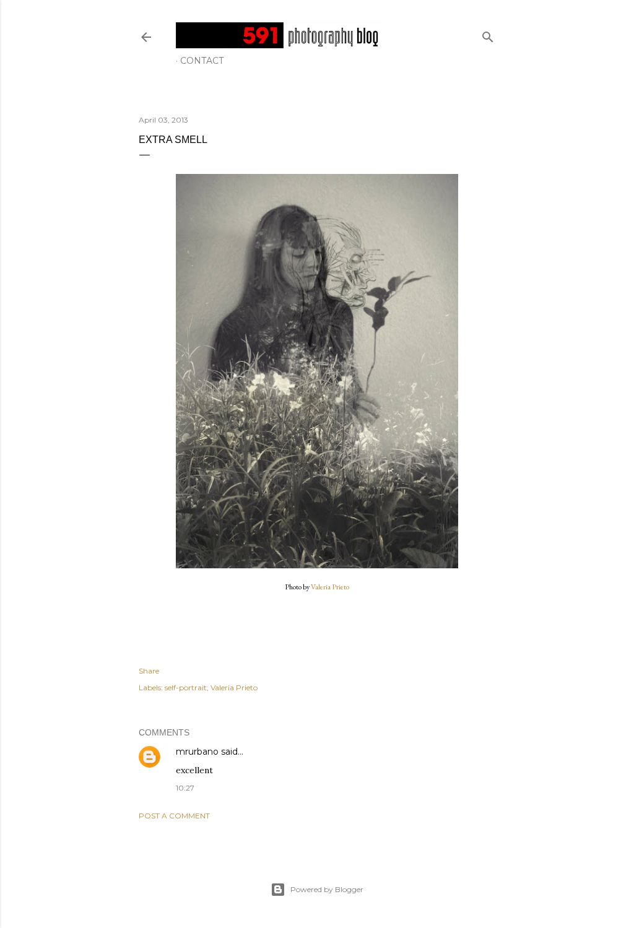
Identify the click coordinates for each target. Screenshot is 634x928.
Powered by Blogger (326, 889)
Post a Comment (174, 815)
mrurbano (197, 751)
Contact (202, 60)
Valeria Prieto (330, 587)
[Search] (487, 34)
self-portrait (186, 687)
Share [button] (149, 670)
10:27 (185, 787)
